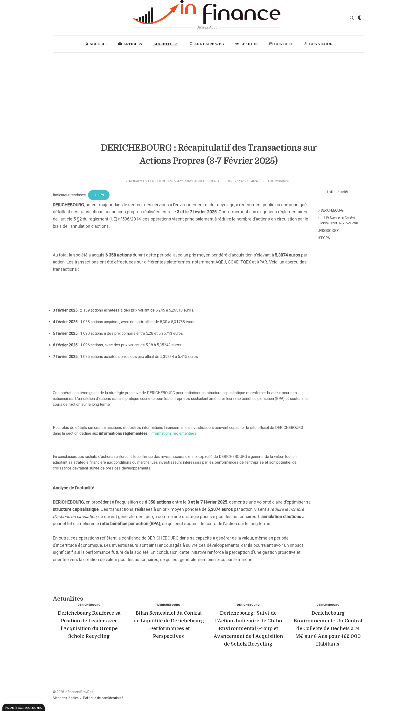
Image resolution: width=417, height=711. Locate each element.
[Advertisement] (208, 89)
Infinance (281, 181)
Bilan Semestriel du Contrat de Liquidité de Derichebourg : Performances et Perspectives (169, 624)
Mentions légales (66, 698)
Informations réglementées (173, 433)
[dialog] (23, 707)
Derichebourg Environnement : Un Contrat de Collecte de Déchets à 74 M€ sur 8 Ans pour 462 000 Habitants (327, 628)
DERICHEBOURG (160, 181)
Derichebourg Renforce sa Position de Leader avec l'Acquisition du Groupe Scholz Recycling (89, 624)
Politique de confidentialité (103, 698)
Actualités (136, 181)
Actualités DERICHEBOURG (198, 181)
